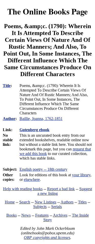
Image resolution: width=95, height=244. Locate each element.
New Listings (45, 202)
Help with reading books (23, 189)
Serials (56, 206)
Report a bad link (61, 189)
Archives (60, 215)
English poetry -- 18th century (43, 169)
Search (24, 202)
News (26, 215)
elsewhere (32, 179)
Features (42, 215)
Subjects (40, 206)
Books (11, 215)
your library (81, 175)
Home (10, 202)
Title (7, 85)
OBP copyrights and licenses (47, 237)
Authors (67, 202)
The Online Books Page (47, 11)
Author (9, 118)
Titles (82, 202)
